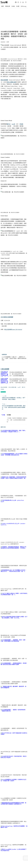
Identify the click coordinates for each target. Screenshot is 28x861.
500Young (23, 6)
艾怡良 (2, 389)
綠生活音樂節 (4, 387)
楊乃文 (23, 387)
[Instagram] (18, 2)
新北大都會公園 (12, 387)
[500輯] (4, 2)
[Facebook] (16, 2)
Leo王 (19, 387)
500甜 (17, 6)
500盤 (13, 6)
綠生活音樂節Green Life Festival (13, 329)
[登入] (23, 2)
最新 (2, 6)
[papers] (21, 2)
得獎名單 (7, 6)
